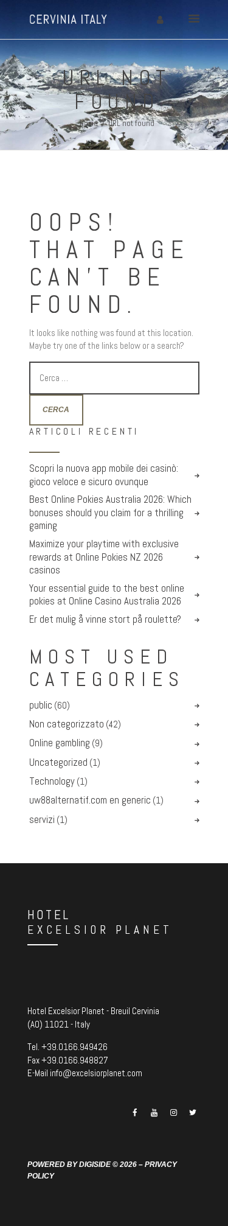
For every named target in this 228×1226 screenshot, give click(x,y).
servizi (42, 819)
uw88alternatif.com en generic (90, 800)
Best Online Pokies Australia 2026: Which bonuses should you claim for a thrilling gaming (110, 512)
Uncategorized (58, 762)
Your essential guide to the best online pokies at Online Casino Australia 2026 (106, 595)
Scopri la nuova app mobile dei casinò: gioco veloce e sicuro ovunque (103, 475)
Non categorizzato (66, 724)
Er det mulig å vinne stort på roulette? (105, 619)
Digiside (95, 1164)
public (40, 705)
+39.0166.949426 (74, 1047)
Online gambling (59, 743)
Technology (52, 781)
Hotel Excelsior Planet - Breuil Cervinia (93, 1011)
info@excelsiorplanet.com (96, 1073)
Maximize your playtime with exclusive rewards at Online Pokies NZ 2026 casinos (104, 557)
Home (89, 123)
